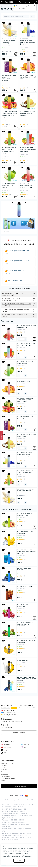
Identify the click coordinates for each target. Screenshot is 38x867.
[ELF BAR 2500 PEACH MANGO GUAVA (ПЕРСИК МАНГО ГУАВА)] (10, 138)
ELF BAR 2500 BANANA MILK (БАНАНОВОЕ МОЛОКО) (9, 41)
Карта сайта (4, 774)
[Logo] (8, 2)
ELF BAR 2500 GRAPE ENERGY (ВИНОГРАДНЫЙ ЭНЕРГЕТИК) (9, 78)
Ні (29, 8)
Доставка (4, 765)
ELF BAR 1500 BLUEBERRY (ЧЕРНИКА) (24, 568)
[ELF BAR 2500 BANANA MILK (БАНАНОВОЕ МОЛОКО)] (10, 29)
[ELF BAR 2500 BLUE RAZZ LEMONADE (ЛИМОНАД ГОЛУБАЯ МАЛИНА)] (28, 29)
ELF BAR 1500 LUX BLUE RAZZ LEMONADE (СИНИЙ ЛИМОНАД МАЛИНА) (26, 678)
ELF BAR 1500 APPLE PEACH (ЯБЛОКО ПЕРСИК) (25, 514)
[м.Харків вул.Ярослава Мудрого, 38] (19, 700)
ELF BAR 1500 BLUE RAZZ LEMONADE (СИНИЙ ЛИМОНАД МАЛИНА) (26, 551)
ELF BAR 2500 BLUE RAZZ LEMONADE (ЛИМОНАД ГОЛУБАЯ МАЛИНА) (27, 42)
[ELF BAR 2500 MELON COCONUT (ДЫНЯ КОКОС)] (28, 102)
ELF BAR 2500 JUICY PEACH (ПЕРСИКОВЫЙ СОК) (28, 77)
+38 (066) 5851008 (17, 820)
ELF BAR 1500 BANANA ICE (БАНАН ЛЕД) (25, 532)
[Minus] (18, 339)
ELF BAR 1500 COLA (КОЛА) (25, 586)
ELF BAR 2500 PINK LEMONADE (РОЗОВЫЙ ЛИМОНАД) (28, 149)
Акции (3, 780)
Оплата (3, 767)
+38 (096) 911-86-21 (9, 712)
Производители (5, 776)
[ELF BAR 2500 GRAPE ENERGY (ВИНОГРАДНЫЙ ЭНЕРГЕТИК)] (10, 66)
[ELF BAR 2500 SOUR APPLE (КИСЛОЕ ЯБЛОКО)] (10, 174)
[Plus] (25, 339)
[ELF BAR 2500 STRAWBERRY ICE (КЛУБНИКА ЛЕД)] (28, 174)
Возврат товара (5, 772)
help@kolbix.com (6, 727)
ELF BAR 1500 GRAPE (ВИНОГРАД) (23, 605)
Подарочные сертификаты (8, 778)
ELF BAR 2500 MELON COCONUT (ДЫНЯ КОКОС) (27, 113)
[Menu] (2, 2)
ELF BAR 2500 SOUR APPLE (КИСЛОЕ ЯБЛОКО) (8, 185)
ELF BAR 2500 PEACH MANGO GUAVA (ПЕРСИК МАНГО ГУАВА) (9, 150)
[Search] (33, 2)
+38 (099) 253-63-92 (9, 710)
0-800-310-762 (5, 708)
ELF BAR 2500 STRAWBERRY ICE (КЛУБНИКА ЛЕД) (26, 185)
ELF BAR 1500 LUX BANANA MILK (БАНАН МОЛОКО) (26, 659)
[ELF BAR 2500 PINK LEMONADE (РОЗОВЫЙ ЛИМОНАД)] (28, 138)
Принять (19, 860)
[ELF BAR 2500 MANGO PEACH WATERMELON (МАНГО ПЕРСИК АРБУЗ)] (10, 102)
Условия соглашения (7, 763)
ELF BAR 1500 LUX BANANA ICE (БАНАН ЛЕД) (26, 641)
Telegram (26, 744)
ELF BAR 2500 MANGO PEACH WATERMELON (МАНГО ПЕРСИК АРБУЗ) (9, 114)
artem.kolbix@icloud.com (17, 822)
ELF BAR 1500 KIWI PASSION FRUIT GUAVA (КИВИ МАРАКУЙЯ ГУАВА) (25, 624)
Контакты (4, 769)
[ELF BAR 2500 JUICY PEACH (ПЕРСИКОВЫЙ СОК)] (28, 66)
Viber (25, 747)
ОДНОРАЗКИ (8, 6)
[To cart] (16, 54)
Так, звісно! (22, 8)
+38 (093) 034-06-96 (9, 715)
